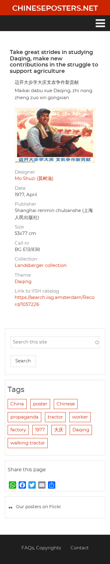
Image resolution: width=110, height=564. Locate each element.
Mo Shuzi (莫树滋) (34, 178)
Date (20, 188)
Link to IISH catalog (37, 291)
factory (18, 430)
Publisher (25, 204)
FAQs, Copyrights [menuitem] (41, 548)
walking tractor (27, 443)
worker (80, 417)
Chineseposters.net (55, 8)
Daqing (23, 281)
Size (19, 227)
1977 (40, 430)
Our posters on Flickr (38, 507)
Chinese (66, 404)
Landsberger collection (41, 265)
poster (40, 404)
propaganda (24, 417)
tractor (55, 417)
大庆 (58, 430)
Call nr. (22, 243)
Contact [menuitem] (80, 548)
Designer (25, 172)
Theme (23, 275)
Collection (26, 259)
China (17, 404)
